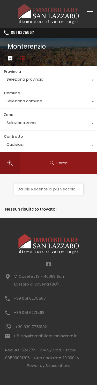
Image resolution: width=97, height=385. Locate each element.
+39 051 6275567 (30, 298)
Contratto (13, 136)
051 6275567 (22, 32)
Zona (8, 114)
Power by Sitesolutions (48, 365)
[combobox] (48, 80)
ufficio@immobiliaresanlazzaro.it (45, 335)
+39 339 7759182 (31, 326)
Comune (12, 93)
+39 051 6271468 (29, 312)
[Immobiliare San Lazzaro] (48, 21)
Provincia (12, 71)
